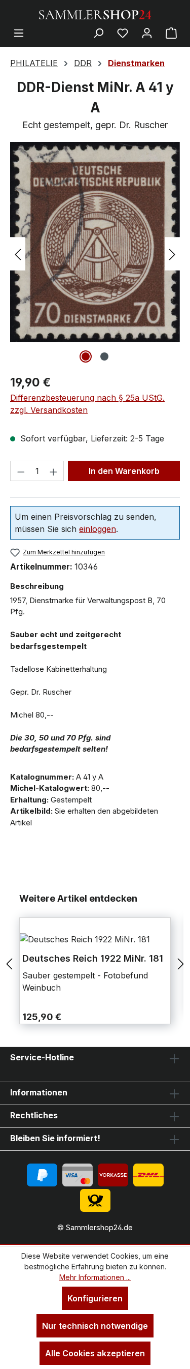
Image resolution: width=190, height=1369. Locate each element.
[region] (95, 254)
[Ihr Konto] (147, 32)
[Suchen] (98, 32)
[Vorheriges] (17, 254)
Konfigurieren (95, 1298)
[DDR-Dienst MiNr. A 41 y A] (95, 242)
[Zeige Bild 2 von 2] (104, 356)
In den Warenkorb (124, 471)
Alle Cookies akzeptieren (95, 1353)
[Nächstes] (172, 254)
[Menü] (19, 32)
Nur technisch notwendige (95, 1326)
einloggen (97, 529)
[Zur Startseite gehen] (95, 14)
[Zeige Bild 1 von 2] (86, 356)
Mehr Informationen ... (95, 1277)
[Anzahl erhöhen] (53, 471)
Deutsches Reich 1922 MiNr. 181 (92, 958)
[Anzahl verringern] (20, 471)
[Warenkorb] (171, 32)
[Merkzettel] (122, 32)
